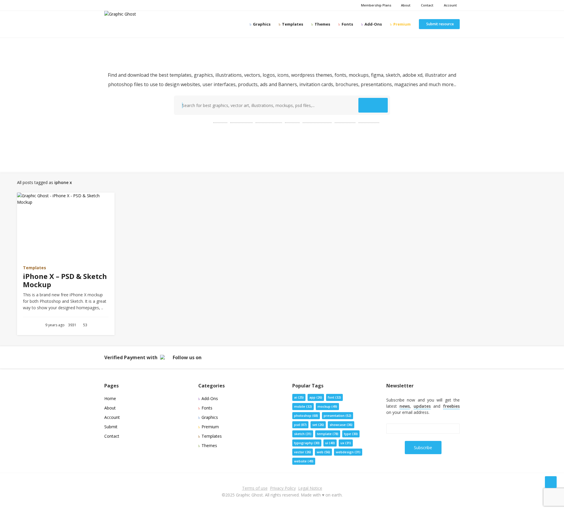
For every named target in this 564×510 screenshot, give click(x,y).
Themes (322, 24)
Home (110, 398)
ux (345, 443)
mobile (303, 406)
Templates (292, 24)
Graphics (261, 24)
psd (220, 120)
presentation (317, 120)
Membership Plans (375, 5)
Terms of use (255, 488)
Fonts (347, 24)
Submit (111, 426)
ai (299, 397)
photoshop (269, 120)
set (318, 424)
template (241, 120)
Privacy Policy (283, 488)
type (351, 434)
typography (307, 443)
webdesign (348, 452)
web (292, 120)
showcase (341, 424)
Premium (401, 24)
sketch (302, 434)
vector (302, 452)
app (315, 397)
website (368, 120)
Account (449, 5)
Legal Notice (310, 488)
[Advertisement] (282, 144)
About (405, 5)
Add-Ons (373, 24)
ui (330, 443)
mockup (345, 120)
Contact (426, 5)
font (334, 397)
